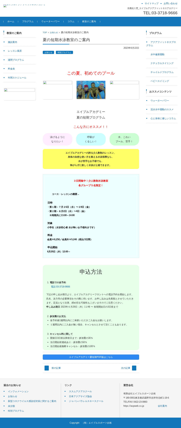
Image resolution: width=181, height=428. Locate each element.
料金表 (11, 68)
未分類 (11, 406)
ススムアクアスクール (80, 391)
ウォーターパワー (50, 21)
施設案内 (12, 42)
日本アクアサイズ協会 (80, 396)
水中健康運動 (157, 54)
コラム (71, 21)
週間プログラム (16, 60)
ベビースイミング (160, 81)
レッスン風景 (15, 51)
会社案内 (162, 406)
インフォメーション (18, 391)
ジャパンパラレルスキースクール (86, 401)
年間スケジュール (17, 77)
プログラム (28, 21)
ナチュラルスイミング (162, 63)
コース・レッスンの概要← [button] (66, 194)
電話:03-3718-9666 (60, 286)
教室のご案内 (89, 21)
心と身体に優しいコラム (163, 118)
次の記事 (125, 368)
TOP (45, 32)
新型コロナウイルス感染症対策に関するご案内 (32, 401)
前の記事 (56, 368)
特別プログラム (64, 52)
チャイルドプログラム (162, 72)
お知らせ (54, 32)
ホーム (10, 21)
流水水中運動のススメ (162, 109)
